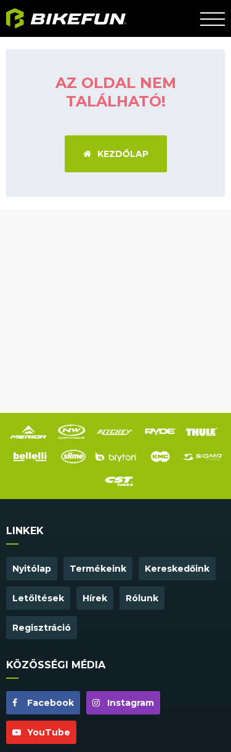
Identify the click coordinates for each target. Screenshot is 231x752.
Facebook (49, 702)
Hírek (95, 598)
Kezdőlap (122, 153)
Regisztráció (41, 627)
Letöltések (38, 598)
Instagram (129, 702)
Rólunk (142, 598)
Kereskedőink (177, 568)
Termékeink (98, 568)
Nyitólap (31, 568)
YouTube (47, 732)
